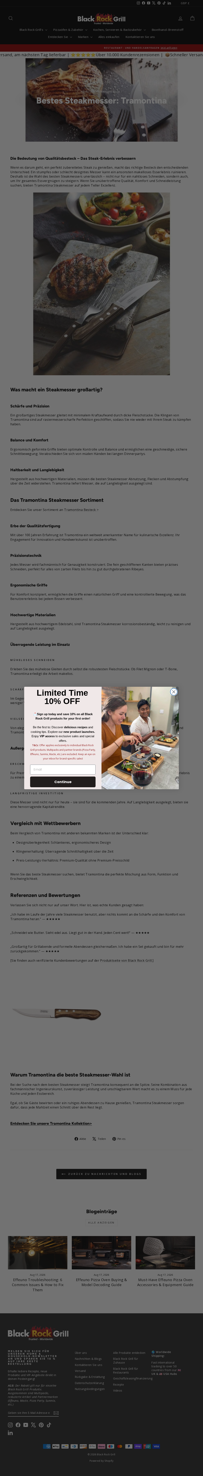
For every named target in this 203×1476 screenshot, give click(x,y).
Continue (63, 781)
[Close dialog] (173, 691)
